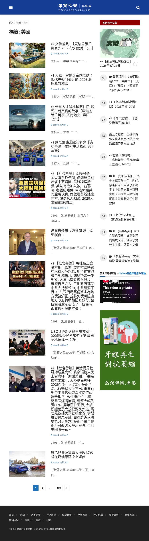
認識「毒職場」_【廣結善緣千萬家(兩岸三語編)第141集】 (124, 159)
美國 (26, 22)
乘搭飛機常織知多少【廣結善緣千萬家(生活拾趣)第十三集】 (72, 146)
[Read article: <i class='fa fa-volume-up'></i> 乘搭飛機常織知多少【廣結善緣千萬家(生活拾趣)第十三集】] (27, 153)
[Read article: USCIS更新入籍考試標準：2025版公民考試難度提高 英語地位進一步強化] (27, 343)
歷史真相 (113, 514)
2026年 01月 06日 (60, 345)
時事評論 (35, 514)
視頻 (49, 520)
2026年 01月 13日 (60, 240)
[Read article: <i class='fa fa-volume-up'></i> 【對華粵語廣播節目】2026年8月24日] (120, 43)
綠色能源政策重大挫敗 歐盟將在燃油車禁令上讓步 (72, 454)
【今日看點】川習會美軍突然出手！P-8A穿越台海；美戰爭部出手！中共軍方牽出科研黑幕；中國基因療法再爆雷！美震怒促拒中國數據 (124, 189)
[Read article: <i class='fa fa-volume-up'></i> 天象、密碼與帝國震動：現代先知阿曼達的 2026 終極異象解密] (27, 86)
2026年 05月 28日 (60, 156)
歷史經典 (98, 514)
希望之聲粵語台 (24, 528)
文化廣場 (82, 514)
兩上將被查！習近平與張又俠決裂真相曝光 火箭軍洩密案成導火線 (124, 139)
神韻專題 (14, 520)
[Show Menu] (11, 7)
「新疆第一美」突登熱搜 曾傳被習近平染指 (124, 258)
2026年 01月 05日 (60, 435)
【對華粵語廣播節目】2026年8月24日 (116, 63)
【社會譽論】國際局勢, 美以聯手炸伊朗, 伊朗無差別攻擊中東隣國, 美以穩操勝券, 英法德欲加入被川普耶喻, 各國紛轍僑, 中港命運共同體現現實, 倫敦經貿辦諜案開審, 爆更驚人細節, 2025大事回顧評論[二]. (72, 188)
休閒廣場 (129, 514)
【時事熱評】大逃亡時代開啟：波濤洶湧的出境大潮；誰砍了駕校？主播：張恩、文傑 (124, 238)
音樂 (27, 520)
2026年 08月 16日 (60, 53)
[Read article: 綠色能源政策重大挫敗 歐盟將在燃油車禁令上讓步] (27, 464)
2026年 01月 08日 (60, 314)
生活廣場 (51, 514)
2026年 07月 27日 (60, 89)
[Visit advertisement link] (120, 350)
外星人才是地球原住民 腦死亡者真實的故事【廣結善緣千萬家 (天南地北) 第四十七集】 (72, 112)
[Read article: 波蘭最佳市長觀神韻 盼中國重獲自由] (27, 242)
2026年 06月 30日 (60, 125)
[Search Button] (138, 7)
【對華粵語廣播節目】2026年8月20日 (122, 104)
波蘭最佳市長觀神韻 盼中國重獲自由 (72, 232)
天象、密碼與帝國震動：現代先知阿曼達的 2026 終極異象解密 (72, 79)
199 (59, 488)
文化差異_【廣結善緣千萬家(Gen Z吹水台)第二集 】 (73, 45)
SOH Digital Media (56, 528)
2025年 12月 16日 (60, 462)
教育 (38, 520)
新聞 (22, 514)
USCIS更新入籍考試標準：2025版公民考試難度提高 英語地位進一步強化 (72, 335)
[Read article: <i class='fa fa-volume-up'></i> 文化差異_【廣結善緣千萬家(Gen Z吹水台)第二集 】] (27, 55)
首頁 (11, 22)
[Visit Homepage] (74, 7)
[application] (120, 291)
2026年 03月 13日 (60, 208)
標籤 (18, 22)
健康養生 (67, 514)
